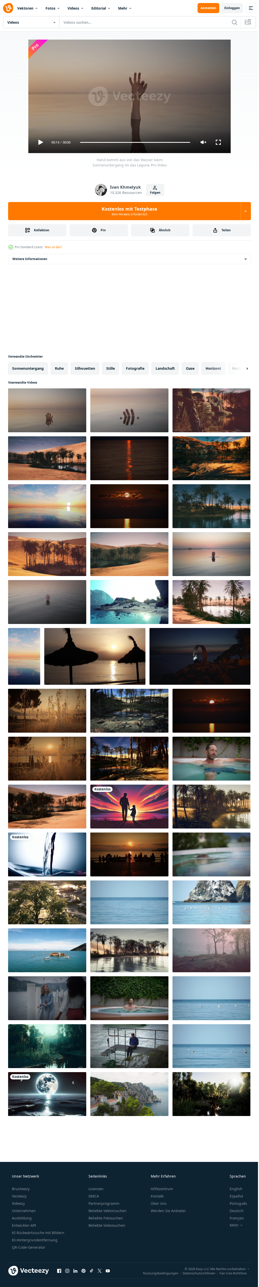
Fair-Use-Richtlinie (229, 1273)
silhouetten (85, 368)
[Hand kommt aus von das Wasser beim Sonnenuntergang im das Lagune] (47, 410)
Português (235, 1203)
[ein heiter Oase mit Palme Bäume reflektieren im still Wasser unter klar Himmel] (129, 950)
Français (233, 1218)
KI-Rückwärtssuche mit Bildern (37, 1232)
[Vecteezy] (8, 8)
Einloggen (228, 8)
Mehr (122, 8)
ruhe (59, 368)
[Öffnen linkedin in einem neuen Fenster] (75, 1271)
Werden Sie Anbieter (167, 1210)
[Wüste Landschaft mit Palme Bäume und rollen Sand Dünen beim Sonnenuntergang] (129, 554)
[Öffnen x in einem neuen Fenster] (100, 1271)
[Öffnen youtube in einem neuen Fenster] (108, 1271)
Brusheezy (20, 1188)
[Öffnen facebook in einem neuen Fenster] (59, 1271)
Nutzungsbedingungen (157, 1273)
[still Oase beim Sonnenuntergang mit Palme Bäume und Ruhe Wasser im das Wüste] (211, 506)
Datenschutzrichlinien (195, 1273)
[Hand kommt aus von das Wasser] (47, 602)
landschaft (165, 368)
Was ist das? (53, 247)
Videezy (17, 1203)
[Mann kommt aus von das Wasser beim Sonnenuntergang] (211, 554)
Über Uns (158, 1203)
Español (233, 1196)
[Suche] (231, 22)
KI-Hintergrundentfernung (34, 1240)
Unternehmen (23, 1210)
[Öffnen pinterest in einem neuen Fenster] (83, 1271)
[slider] (133, 142)
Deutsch (233, 1210)
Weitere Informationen (29, 259)
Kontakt (156, 1196)
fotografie (135, 368)
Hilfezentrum (161, 1188)
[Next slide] (239, 368)
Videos (73, 8)
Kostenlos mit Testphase (128, 211)
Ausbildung (21, 1218)
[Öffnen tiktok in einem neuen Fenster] (92, 1271)
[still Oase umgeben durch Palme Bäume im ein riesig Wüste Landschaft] (211, 602)
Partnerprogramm (103, 1203)
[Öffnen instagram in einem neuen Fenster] (67, 1271)
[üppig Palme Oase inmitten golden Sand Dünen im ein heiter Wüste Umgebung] (47, 458)
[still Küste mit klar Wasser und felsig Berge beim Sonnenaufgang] (129, 602)
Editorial (98, 8)
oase (190, 368)
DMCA (93, 1196)
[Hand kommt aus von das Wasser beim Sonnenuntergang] (129, 410)
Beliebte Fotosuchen (105, 1218)
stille (110, 368)
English (232, 1188)
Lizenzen (95, 1188)
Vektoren (25, 8)
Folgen (153, 192)
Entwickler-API (23, 1225)
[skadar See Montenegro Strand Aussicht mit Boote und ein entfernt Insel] (47, 950)
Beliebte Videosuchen (106, 1225)
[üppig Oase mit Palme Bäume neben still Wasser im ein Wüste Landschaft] (211, 806)
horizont (213, 368)
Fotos (50, 8)
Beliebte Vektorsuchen (107, 1210)
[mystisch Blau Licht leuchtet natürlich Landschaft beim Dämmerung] (47, 854)
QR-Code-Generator (28, 1247)
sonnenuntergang (28, 368)
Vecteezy (18, 1196)
